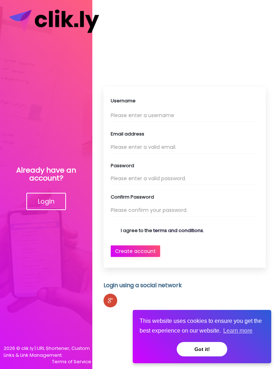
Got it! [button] (202, 349)
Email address (127, 134)
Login (46, 201)
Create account (135, 251)
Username (123, 101)
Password (122, 166)
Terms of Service (71, 361)
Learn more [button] (237, 331)
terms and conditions (178, 230)
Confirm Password (132, 197)
